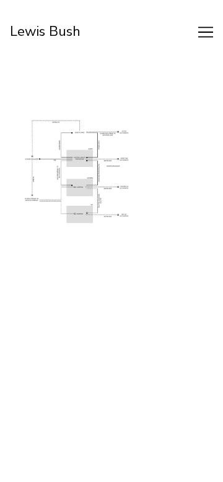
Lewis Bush (45, 31)
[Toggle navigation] (205, 32)
